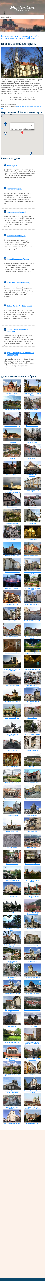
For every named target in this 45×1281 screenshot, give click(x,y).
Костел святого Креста (12, 572)
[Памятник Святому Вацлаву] (12, 732)
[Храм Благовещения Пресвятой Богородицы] (32, 1041)
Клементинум (32, 539)
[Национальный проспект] (32, 668)
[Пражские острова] (12, 846)
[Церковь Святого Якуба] (12, 1122)
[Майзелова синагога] (32, 603)
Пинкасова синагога (32, 783)
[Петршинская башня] (12, 781)
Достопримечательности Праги (18, 38)
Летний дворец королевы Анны (32, 588)
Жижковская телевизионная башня (12, 491)
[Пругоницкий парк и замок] (32, 878)
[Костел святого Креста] (12, 570)
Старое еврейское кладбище (12, 978)
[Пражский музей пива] (32, 862)
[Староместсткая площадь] (12, 992)
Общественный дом (12, 718)
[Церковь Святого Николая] (12, 1106)
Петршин (32, 766)
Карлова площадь (14, 189)
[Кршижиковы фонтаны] (12, 586)
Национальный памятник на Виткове (12, 669)
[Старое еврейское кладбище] (12, 976)
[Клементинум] (32, 538)
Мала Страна (12, 620)
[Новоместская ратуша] (12, 700)
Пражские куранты (32, 831)
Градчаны (12, 458)
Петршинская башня (12, 783)
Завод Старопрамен (32, 491)
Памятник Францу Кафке (32, 734)
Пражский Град (32, 847)
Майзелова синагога (32, 604)
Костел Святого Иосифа (32, 555)
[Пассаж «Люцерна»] (12, 765)
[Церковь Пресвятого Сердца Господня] (12, 1089)
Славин (12, 912)
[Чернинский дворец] (32, 1122)
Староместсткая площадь (12, 993)
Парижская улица (32, 750)
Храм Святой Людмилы (12, 1075)
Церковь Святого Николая (12, 1107)
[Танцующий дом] (12, 1024)
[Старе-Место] (32, 960)
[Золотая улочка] (12, 505)
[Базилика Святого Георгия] (12, 392)
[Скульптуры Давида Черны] (32, 895)
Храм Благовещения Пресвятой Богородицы (20, 353)
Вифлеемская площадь (12, 426)
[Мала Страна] (12, 619)
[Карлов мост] (32, 505)
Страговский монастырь (32, 1010)
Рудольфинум (12, 896)
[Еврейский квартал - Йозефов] (32, 473)
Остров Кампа (32, 718)
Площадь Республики (32, 799)
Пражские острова (12, 847)
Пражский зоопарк (12, 864)
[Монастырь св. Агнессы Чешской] (32, 635)
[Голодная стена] (32, 440)
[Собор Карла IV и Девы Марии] (12, 927)
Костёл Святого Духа (12, 555)
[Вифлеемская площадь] (12, 424)
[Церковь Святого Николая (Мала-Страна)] (32, 1106)
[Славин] (12, 911)
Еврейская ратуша (12, 474)
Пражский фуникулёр (12, 880)
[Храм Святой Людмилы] (12, 1073)
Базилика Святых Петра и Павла (32, 394)
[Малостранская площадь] (32, 619)
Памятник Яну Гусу (12, 750)
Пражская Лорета (12, 831)
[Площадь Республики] (32, 797)
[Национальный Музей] (32, 651)
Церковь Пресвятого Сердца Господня (12, 1091)
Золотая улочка (12, 507)
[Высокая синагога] (32, 424)
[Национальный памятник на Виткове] (12, 668)
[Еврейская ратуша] (12, 473)
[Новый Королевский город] (32, 700)
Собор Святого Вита (32, 929)
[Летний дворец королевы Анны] (32, 586)
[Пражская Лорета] (12, 830)
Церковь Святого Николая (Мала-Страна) (32, 1107)
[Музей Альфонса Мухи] (12, 651)
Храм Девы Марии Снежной (12, 1059)
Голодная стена (32, 442)
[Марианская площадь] (12, 635)
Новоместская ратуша (16, 235)
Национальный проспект (32, 669)
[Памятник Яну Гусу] (12, 749)
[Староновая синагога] (32, 992)
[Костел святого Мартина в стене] (32, 570)
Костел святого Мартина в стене (32, 572)
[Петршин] (32, 765)
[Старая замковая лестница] (12, 960)
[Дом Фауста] (32, 457)
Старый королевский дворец (12, 1010)
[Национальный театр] (12, 684)
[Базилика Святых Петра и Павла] (32, 392)
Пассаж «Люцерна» (12, 766)
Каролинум (32, 523)
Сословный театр (32, 945)
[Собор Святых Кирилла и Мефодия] (12, 943)
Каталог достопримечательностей (19, 36)
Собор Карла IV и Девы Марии (19, 306)
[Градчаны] (12, 457)
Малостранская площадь (32, 620)
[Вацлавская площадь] (32, 408)
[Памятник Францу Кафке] (32, 732)
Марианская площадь (12, 637)
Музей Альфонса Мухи (12, 653)
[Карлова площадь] (12, 522)
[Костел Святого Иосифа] (32, 554)
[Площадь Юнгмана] (12, 814)
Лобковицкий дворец (12, 604)
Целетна (32, 1075)
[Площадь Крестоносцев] (12, 797)
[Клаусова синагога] (12, 538)
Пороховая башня (32, 815)
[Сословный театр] (32, 943)
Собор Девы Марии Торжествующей (32, 913)
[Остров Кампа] (32, 716)
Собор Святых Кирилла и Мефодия (17, 330)
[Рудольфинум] (12, 895)
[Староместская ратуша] (32, 976)
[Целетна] (32, 1073)
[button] (5, 133)
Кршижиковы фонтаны (12, 588)
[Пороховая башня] (32, 814)
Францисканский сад (12, 1042)
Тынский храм (32, 1026)
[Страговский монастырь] (32, 1008)
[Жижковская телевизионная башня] (12, 489)
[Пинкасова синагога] (32, 781)
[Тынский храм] (32, 1024)
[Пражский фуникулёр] (12, 878)
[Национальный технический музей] (32, 684)
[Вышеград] (12, 440)
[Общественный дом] (12, 716)
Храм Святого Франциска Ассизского (32, 1059)
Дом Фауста (12, 165)
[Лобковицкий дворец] (12, 603)
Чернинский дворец (32, 1123)
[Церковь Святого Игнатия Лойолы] (32, 1089)
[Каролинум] (32, 522)
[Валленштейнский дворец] (12, 408)
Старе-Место (32, 961)
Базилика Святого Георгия (12, 394)
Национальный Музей (16, 212)
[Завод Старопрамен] (32, 489)
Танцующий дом (12, 1026)
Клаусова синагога (12, 539)
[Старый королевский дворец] (12, 1008)
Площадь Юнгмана (12, 815)
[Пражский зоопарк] (12, 862)
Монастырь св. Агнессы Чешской (32, 637)
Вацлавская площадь (32, 409)
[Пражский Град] (32, 846)
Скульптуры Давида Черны (32, 896)
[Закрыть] (31, 125)
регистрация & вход (22, 10)
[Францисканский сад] (12, 1041)
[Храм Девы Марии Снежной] (12, 1057)
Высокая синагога (32, 426)
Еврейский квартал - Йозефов (32, 475)
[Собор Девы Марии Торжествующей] (32, 911)
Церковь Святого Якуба (12, 1123)
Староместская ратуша (32, 977)
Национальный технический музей (32, 686)
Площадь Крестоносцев (12, 799)
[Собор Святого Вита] (32, 927)
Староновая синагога (32, 993)
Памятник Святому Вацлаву (18, 282)
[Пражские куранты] (32, 830)
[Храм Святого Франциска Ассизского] (32, 1057)
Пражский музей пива (32, 864)
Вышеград (12, 442)
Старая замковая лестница (12, 961)
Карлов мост (32, 507)
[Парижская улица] (32, 749)
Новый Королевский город (18, 259)
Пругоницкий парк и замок (32, 880)
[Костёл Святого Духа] (12, 554)
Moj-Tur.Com (22, 7)
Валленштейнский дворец (12, 409)
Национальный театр (12, 685)
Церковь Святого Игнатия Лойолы (32, 1091)
